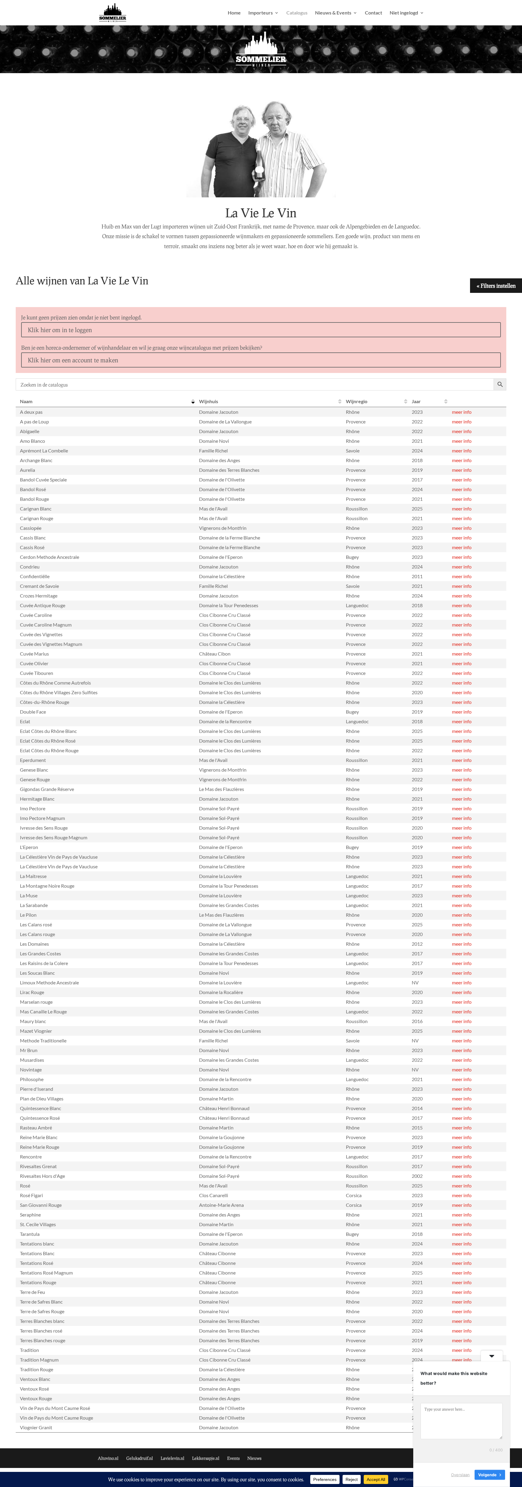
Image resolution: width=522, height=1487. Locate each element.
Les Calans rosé (36, 924)
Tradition (29, 1350)
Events (233, 1458)
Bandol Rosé (33, 489)
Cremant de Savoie (39, 586)
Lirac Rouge (32, 992)
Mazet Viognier (36, 1031)
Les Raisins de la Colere (44, 963)
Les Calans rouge (37, 934)
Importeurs (260, 13)
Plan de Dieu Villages (41, 1098)
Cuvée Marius (34, 653)
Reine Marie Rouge (39, 1147)
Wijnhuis (208, 401)
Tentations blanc (37, 1243)
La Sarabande (34, 905)
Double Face (33, 711)
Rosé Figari (31, 1195)
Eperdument (33, 760)
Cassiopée (30, 528)
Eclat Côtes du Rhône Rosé (48, 741)
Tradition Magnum (39, 1359)
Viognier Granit (36, 1427)
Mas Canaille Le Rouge (43, 1011)
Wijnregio (356, 401)
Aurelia (27, 470)
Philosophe (32, 1079)
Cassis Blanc (33, 537)
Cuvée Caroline (36, 615)
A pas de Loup (34, 421)
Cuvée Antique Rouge (42, 605)
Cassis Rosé (32, 547)
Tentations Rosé (36, 1263)
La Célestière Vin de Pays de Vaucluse (59, 857)
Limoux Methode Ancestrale (49, 982)
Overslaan (460, 1474)
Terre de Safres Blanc (41, 1301)
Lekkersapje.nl (205, 1458)
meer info (462, 412)
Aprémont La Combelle (44, 450)
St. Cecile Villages (38, 1224)
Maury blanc (33, 1021)
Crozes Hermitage (38, 595)
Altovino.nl (108, 1458)
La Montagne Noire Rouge (47, 886)
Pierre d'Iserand (36, 1089)
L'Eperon (29, 847)
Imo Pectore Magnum (42, 818)
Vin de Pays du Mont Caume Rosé (55, 1408)
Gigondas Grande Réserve (47, 789)
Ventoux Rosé (34, 1388)
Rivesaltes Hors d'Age (42, 1176)
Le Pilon (28, 915)
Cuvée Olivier (34, 663)
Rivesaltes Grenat (38, 1166)
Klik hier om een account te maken (73, 360)
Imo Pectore (32, 808)
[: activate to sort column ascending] (477, 401)
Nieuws (254, 1458)
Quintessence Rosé (40, 1118)
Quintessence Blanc (40, 1108)
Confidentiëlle (35, 576)
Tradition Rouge (36, 1369)
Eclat (25, 721)
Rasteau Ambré (36, 1127)
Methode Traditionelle (43, 1040)
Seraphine (30, 1214)
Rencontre (31, 1156)
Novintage (31, 1069)
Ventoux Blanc (35, 1379)
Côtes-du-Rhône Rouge (44, 702)
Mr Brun (28, 1050)
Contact (373, 13)
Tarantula (30, 1234)
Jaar (416, 401)
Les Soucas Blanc (37, 973)
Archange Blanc (36, 460)
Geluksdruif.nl (139, 1458)
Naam (26, 401)
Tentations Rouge (38, 1282)
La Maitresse (33, 876)
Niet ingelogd (404, 13)
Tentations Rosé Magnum (46, 1272)
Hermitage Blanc (37, 799)
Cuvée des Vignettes (41, 634)
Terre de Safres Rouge (42, 1311)
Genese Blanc (34, 770)
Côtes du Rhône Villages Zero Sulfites (59, 692)
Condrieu (30, 566)
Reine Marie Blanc (38, 1137)
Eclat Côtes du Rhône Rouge (49, 750)
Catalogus (297, 13)
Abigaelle (29, 431)
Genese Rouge (35, 779)
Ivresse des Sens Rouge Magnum (53, 837)
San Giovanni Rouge (41, 1205)
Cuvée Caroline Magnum (46, 624)
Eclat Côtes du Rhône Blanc (48, 731)
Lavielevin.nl (172, 1458)
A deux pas (31, 412)
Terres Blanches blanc (42, 1321)
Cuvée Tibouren (36, 673)
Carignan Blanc (35, 508)
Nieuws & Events (333, 13)
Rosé (25, 1185)
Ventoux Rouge (36, 1398)
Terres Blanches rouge (42, 1340)
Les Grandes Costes (40, 953)
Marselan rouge (36, 1002)
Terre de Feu (32, 1292)
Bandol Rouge (34, 499)
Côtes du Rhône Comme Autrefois (55, 682)
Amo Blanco (32, 441)
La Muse (28, 895)
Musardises (32, 1060)
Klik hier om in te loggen (60, 329)
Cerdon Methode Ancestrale (49, 557)
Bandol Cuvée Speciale (43, 479)
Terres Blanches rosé (41, 1330)
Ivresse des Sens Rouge (44, 828)
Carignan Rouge (36, 518)
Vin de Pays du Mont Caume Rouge (56, 1418)
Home (234, 13)
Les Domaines (34, 944)
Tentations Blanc (37, 1253)
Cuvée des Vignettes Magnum (51, 644)
